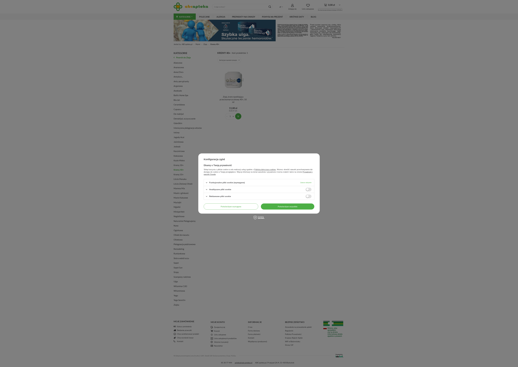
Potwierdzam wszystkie (287, 206)
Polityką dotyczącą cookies (265, 170)
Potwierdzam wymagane (231, 206)
